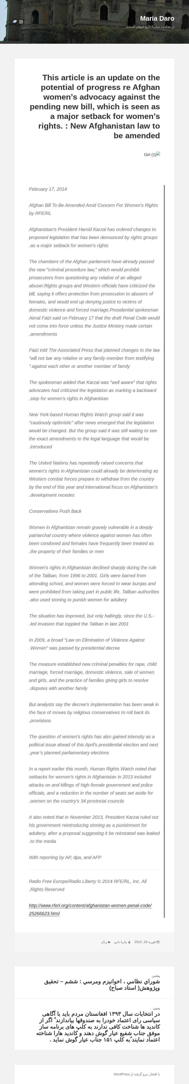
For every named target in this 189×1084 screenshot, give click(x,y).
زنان (104, 942)
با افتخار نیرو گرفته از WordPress (137, 1074)
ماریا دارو (120, 942)
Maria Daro (157, 18)
